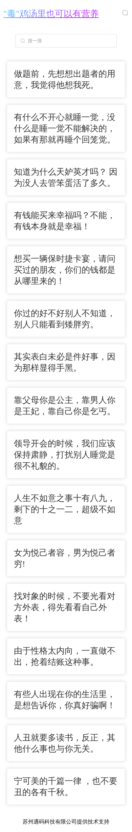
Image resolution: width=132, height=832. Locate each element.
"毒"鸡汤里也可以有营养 (51, 14)
